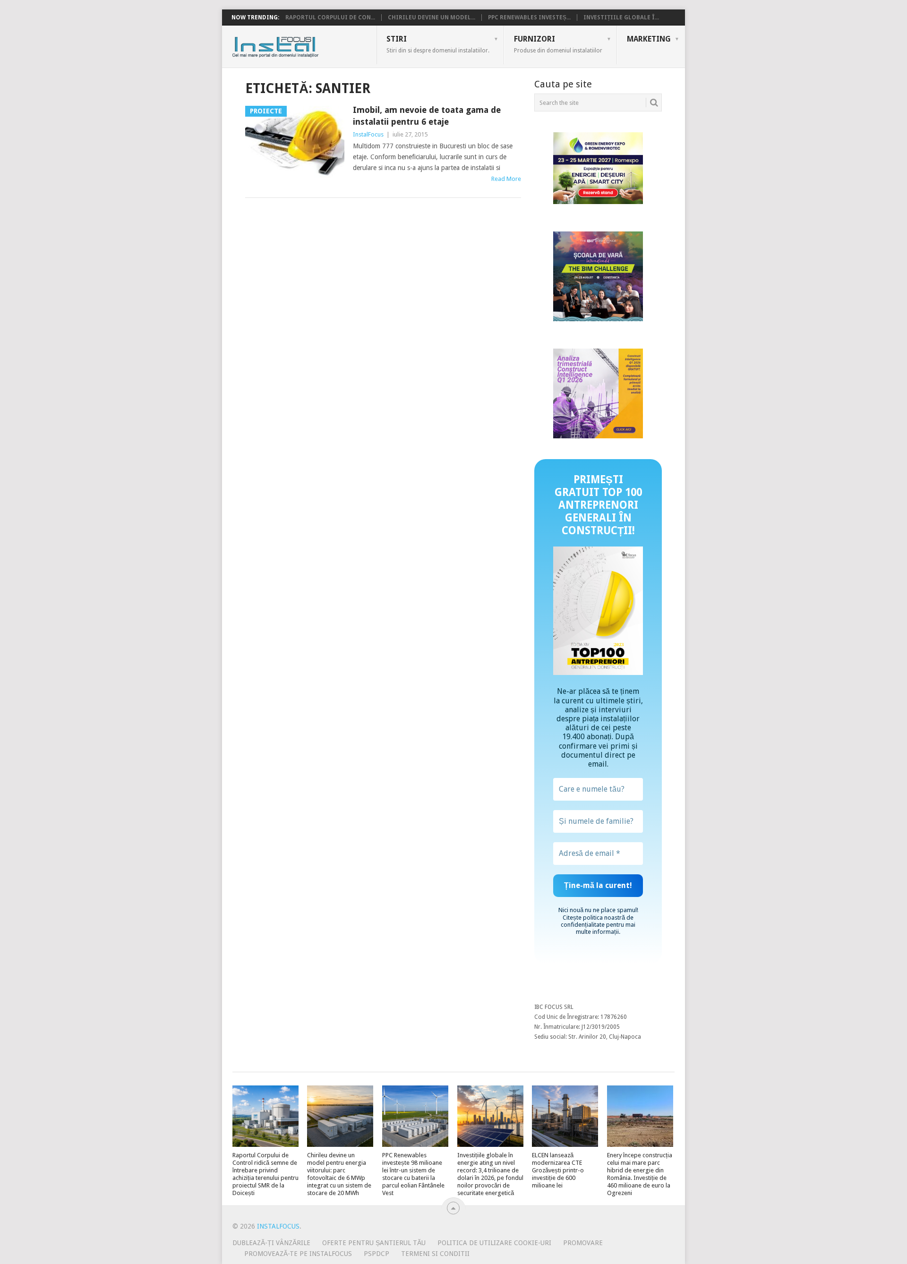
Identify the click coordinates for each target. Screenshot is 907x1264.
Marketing (649, 38)
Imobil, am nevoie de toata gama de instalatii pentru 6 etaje (427, 116)
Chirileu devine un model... (431, 17)
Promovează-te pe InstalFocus (298, 1253)
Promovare (583, 1243)
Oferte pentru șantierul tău (374, 1243)
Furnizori (558, 43)
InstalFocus (296, 45)
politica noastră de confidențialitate (597, 921)
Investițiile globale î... (621, 17)
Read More (506, 178)
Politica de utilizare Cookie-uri (494, 1243)
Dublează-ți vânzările (271, 1243)
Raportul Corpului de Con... (330, 17)
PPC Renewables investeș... (529, 17)
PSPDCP (376, 1253)
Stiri (437, 43)
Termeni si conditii (435, 1253)
